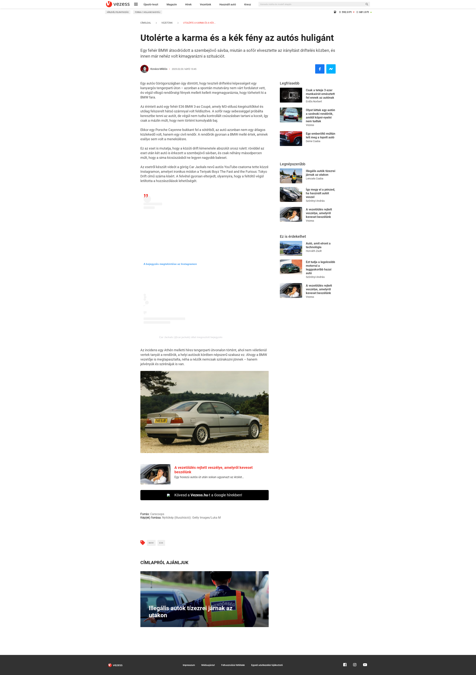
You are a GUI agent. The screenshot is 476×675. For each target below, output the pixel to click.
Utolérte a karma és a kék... (199, 23)
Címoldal (145, 23)
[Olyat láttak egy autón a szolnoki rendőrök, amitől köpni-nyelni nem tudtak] (291, 115)
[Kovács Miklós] (144, 69)
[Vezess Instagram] (354, 656)
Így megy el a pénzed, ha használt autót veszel (320, 193)
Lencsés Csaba (314, 178)
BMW (151, 543)
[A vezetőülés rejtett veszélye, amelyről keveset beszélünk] (291, 214)
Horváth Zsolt (314, 250)
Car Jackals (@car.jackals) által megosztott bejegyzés (190, 337)
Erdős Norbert (314, 101)
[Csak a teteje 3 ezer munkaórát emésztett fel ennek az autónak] (291, 95)
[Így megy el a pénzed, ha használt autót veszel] (291, 194)
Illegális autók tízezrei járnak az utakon (320, 172)
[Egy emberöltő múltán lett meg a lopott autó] (291, 138)
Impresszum (189, 665)
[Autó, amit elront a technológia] (291, 248)
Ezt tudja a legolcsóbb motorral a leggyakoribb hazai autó (320, 267)
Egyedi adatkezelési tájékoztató (267, 665)
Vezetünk (205, 4)
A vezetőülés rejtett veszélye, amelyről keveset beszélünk (319, 213)
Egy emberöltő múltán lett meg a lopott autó (320, 135)
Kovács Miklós (158, 68)
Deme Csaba (313, 141)
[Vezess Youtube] (364, 656)
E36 (161, 543)
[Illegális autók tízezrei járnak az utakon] (291, 176)
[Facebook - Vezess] (319, 69)
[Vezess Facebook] (345, 656)
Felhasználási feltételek (233, 665)
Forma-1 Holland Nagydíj (147, 12)
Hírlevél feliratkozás (117, 12)
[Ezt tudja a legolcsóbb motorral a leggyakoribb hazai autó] (291, 267)
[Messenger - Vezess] (331, 69)
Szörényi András (315, 200)
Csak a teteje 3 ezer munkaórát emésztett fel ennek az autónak (320, 93)
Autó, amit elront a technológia (318, 245)
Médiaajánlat (208, 665)
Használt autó (227, 4)
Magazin (172, 4)
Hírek (188, 4)
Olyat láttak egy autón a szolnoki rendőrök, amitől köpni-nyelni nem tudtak (320, 115)
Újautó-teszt (151, 4)
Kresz (247, 4)
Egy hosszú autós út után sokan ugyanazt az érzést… (209, 477)
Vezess (310, 125)
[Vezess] (118, 4)
